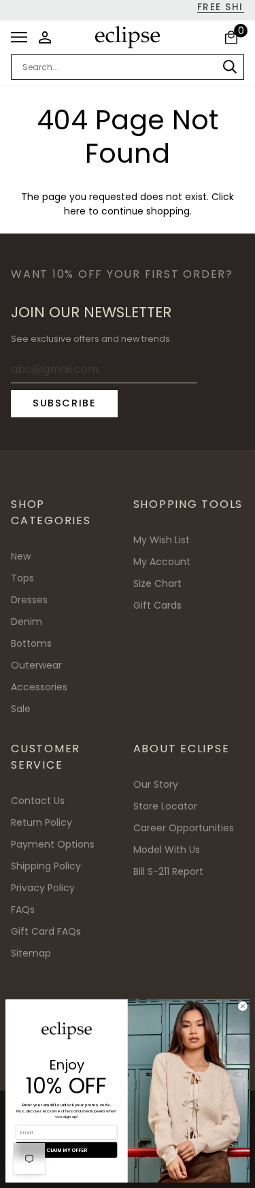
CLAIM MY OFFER (66, 1149)
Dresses (29, 600)
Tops (22, 578)
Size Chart (157, 583)
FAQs (23, 909)
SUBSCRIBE (64, 403)
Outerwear (36, 665)
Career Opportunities (183, 828)
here (75, 211)
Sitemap (31, 953)
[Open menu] (23, 37)
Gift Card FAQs (46, 931)
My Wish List (161, 540)
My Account (161, 561)
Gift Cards (157, 605)
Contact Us (38, 800)
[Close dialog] (243, 1006)
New (21, 556)
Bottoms (31, 643)
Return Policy (41, 822)
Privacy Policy (43, 888)
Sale (21, 709)
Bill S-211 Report (168, 871)
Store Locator (165, 806)
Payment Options (53, 844)
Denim (26, 621)
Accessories (39, 687)
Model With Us (166, 849)
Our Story (155, 784)
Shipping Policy (46, 866)
